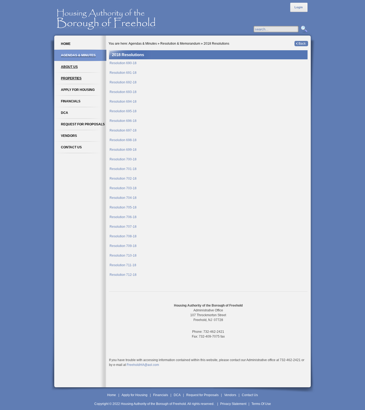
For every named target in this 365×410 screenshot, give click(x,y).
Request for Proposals (202, 395)
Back (302, 43)
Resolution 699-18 (123, 150)
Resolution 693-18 (123, 92)
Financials (160, 395)
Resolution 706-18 (123, 217)
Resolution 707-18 (123, 227)
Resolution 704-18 (123, 198)
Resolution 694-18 (123, 101)
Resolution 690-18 (123, 63)
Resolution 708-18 (123, 236)
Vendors (230, 395)
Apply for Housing (134, 395)
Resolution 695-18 (123, 111)
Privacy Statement (233, 404)
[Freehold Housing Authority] (118, 18)
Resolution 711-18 (123, 265)
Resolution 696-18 (123, 121)
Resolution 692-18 (123, 82)
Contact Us (250, 395)
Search (303, 29)
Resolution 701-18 (123, 169)
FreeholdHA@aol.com (143, 365)
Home (111, 395)
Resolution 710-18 (123, 255)
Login (298, 7)
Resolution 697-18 (123, 130)
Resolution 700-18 (123, 159)
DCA (177, 395)
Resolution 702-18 (123, 178)
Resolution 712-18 (123, 275)
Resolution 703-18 (123, 188)
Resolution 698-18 (123, 140)
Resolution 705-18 (123, 207)
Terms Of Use (261, 404)
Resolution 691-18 (123, 73)
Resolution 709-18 (123, 246)
